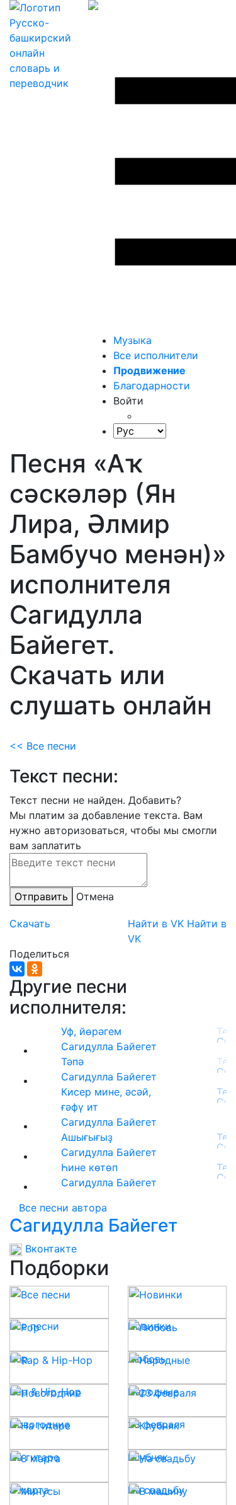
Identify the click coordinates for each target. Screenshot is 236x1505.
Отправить (41, 896)
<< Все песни (42, 746)
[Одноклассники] (34, 968)
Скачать (29, 923)
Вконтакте (49, 1248)
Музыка (132, 340)
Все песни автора (63, 1207)
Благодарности (151, 385)
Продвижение (149, 370)
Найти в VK (156, 923)
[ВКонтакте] (17, 968)
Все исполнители (155, 355)
